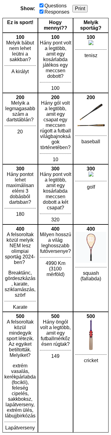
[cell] (20, 63)
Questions (55, 5)
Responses (56, 12)
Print (80, 8)
